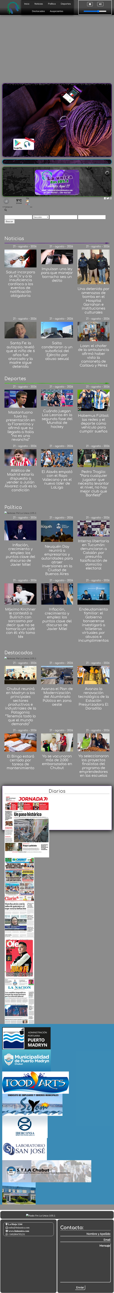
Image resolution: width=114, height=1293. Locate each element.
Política (52, 3)
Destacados (38, 11)
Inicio (26, 3)
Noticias (38, 3)
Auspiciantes (56, 11)
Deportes (66, 3)
